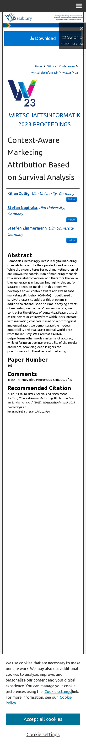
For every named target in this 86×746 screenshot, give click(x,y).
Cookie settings (57, 691)
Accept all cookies (43, 719)
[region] (43, 700)
